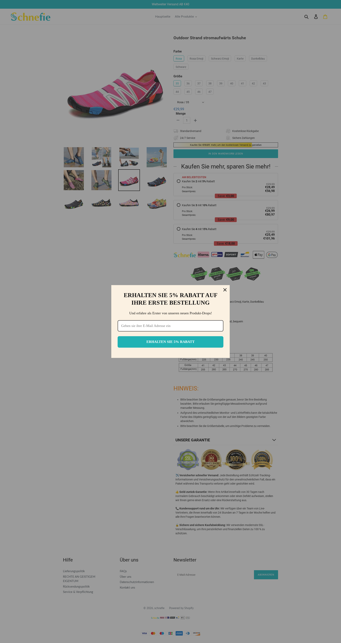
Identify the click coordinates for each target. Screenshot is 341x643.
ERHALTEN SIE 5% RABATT (170, 342)
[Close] (225, 290)
